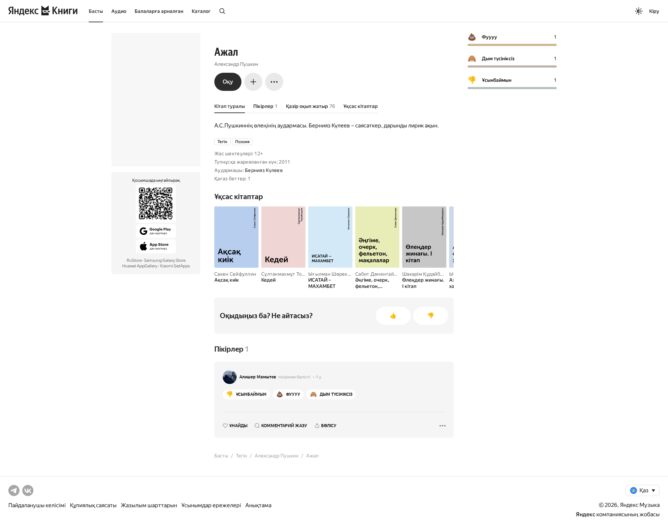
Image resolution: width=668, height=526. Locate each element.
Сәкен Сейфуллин (235, 274)
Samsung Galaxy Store (164, 260)
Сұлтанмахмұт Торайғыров (293, 274)
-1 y (318, 377)
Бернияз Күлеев (264, 170)
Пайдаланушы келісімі (37, 505)
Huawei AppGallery (139, 266)
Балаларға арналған (159, 11)
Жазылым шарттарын (149, 505)
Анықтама (258, 505)
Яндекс (585, 514)
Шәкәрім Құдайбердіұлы (430, 274)
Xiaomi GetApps (175, 266)
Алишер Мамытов (257, 377)
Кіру (654, 11)
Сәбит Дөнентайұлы (379, 274)
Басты (96, 11)
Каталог (201, 11)
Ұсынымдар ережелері (211, 505)
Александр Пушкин (236, 64)
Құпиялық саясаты (93, 505)
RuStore (134, 260)
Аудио (118, 11)
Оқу (228, 81)
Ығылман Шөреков (330, 274)
